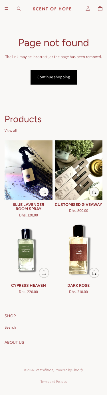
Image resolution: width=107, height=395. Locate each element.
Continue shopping (53, 76)
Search (10, 327)
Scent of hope (44, 370)
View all (11, 130)
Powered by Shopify (69, 370)
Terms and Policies (54, 381)
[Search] (19, 8)
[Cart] (100, 8)
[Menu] (6, 8)
